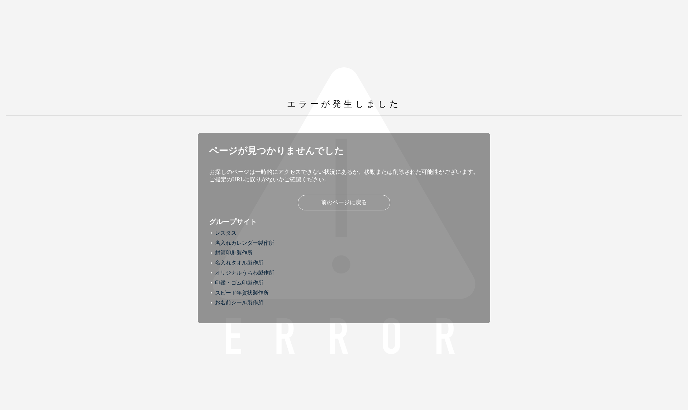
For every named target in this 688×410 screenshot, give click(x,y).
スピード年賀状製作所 (242, 293)
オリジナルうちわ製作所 (244, 273)
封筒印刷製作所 (234, 253)
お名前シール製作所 (239, 302)
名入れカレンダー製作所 (244, 243)
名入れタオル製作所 (239, 263)
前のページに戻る (344, 202)
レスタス (225, 233)
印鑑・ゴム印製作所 (239, 283)
